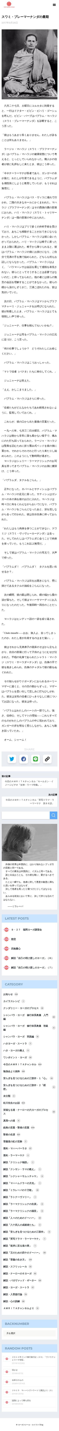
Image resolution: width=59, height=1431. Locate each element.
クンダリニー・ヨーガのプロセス (23, 1008)
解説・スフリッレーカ (17, 1266)
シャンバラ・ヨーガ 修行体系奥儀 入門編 (29, 1017)
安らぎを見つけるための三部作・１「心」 (28, 1078)
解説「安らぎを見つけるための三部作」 (26, 1231)
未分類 (8, 1096)
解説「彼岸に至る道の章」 (19, 1245)
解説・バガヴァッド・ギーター (22, 1280)
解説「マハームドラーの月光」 (21, 1183)
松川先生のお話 (14, 1103)
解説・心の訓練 (13, 1301)
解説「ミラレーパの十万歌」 (20, 1190)
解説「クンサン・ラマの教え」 (21, 1169)
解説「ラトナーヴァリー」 (19, 1197)
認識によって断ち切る (21, 1400)
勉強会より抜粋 (14, 1071)
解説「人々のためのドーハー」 (22, 1218)
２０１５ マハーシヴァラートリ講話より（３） (32, 1390)
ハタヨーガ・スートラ (17, 1043)
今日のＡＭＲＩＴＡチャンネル (22, 1064)
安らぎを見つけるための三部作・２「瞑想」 (28, 1087)
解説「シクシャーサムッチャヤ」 (23, 1176)
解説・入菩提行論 (15, 1294)
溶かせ (15, 1370)
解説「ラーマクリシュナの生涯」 (23, 1204)
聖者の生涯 (11, 1134)
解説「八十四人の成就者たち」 (21, 1224)
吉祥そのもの (17, 1380)
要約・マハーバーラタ (17, 1148)
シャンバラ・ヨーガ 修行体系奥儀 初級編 (28, 1027)
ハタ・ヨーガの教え (16, 1050)
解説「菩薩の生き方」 (17, 1259)
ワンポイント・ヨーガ (17, 1057)
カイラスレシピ (13, 1001)
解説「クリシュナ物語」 (18, 1162)
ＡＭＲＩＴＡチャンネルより (20, 1308)
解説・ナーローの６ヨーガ (19, 1273)
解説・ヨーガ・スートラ (18, 1287)
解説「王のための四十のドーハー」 (24, 1252)
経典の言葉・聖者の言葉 (18, 1127)
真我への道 (11, 1120)
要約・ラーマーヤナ (15, 1155)
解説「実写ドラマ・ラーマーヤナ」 (24, 1238)
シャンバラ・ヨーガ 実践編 (20, 1036)
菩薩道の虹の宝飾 (14, 1141)
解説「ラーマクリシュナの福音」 (23, 1211)
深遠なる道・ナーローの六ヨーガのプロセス (29, 1111)
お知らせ (10, 994)
